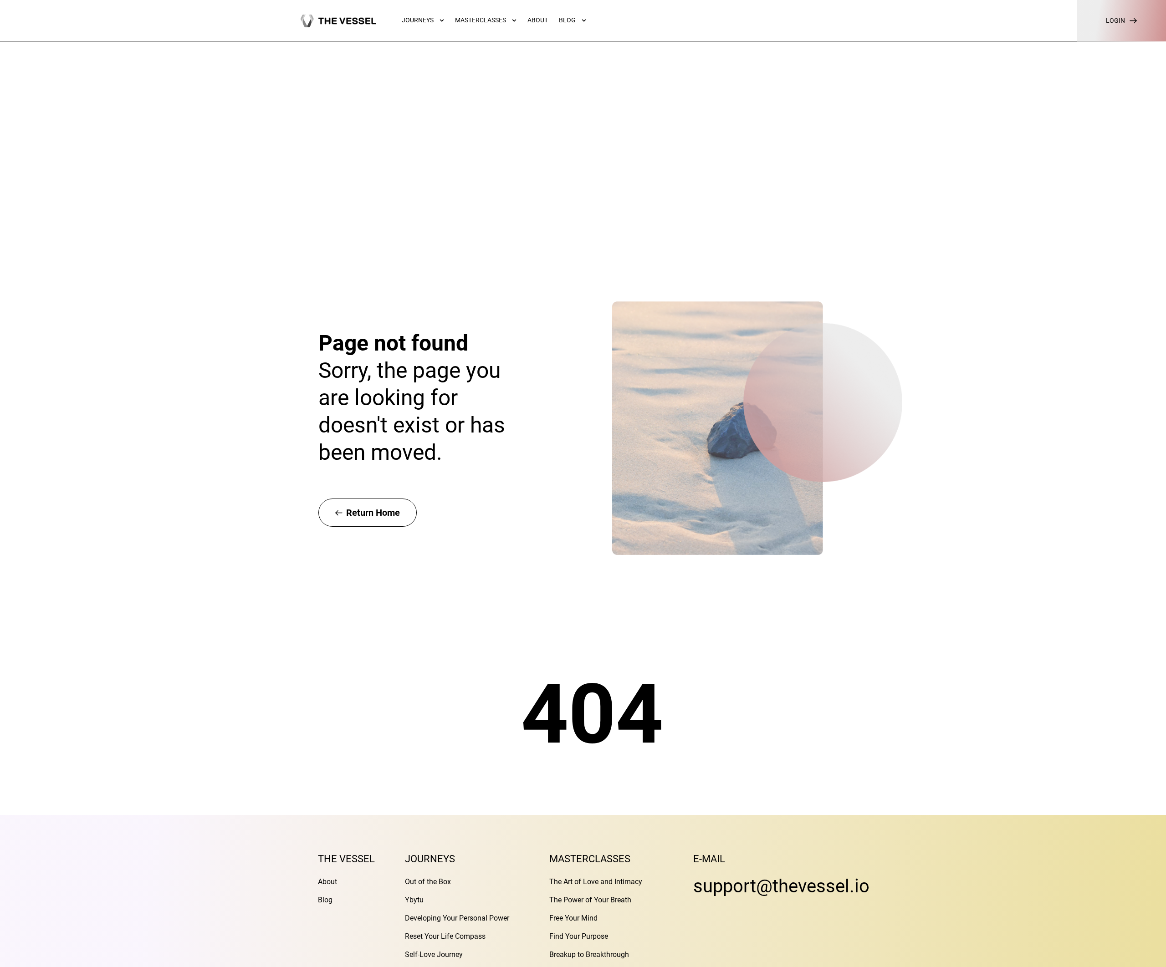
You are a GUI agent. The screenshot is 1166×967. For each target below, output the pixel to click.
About (327, 881)
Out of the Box (428, 881)
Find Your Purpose (578, 936)
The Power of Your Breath (590, 900)
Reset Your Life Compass (445, 936)
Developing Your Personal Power (457, 918)
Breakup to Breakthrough (589, 954)
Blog (325, 900)
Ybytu (414, 900)
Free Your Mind (573, 918)
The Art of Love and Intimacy (595, 881)
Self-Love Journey (434, 954)
